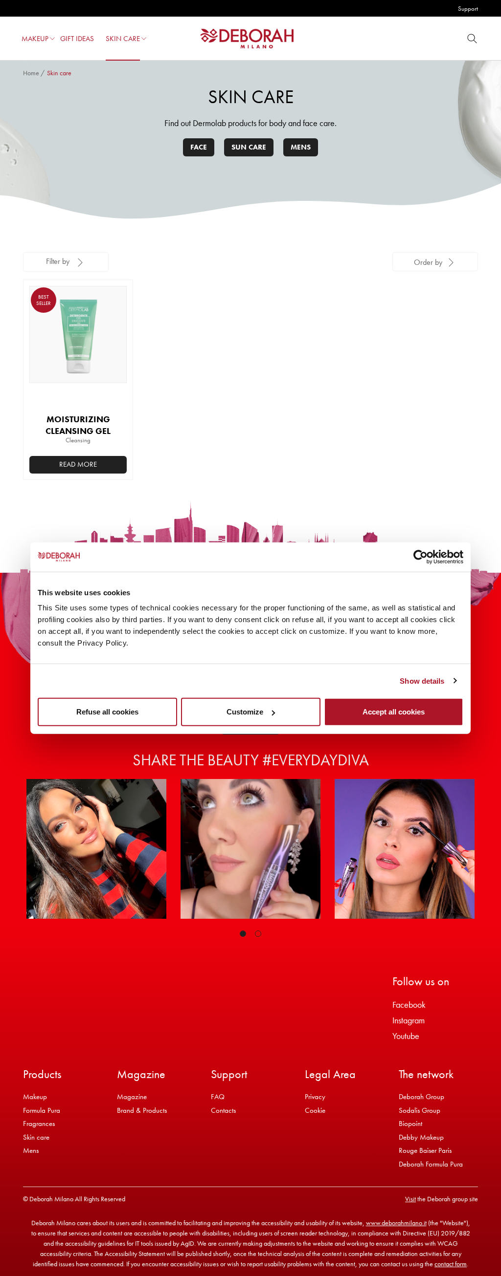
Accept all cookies (394, 712)
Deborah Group (421, 1097)
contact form (450, 1263)
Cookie (315, 1110)
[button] (52, 39)
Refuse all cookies (107, 712)
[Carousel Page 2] (258, 933)
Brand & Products (142, 1110)
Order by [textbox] (428, 262)
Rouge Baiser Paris (425, 1150)
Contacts (223, 1110)
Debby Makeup (421, 1137)
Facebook (409, 1004)
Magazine (132, 1097)
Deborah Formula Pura (431, 1164)
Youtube (405, 1035)
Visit (410, 1198)
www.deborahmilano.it (396, 1222)
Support (468, 8)
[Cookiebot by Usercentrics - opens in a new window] (420, 556)
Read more (78, 464)
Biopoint (410, 1123)
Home (31, 72)
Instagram (408, 1020)
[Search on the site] (472, 38)
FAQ (218, 1097)
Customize (245, 712)
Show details (422, 680)
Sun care (248, 147)
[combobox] (435, 261)
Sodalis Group (419, 1110)
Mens (301, 147)
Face (198, 147)
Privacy (315, 1097)
